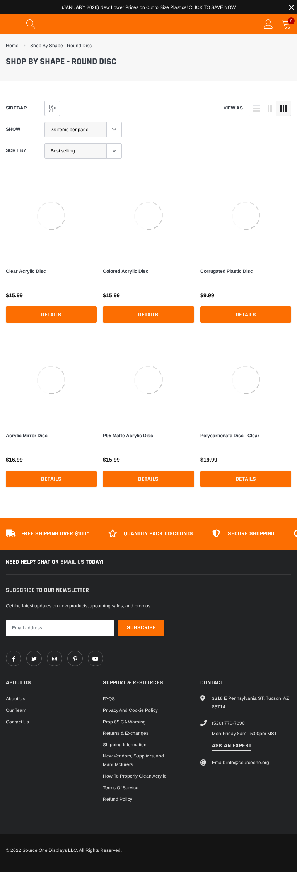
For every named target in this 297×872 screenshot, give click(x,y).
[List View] (256, 108)
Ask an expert (231, 746)
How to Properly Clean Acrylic (134, 776)
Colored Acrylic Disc (125, 271)
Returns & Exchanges (125, 733)
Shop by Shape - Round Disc (61, 45)
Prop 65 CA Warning (124, 722)
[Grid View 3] (283, 108)
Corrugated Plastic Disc (226, 271)
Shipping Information (125, 744)
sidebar (16, 108)
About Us (15, 698)
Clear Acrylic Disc (26, 271)
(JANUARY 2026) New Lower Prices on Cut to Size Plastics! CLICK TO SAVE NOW (149, 7)
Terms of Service (120, 787)
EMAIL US (73, 562)
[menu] (11, 24)
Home (12, 45)
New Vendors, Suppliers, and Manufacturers (133, 760)
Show (13, 129)
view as (233, 108)
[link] (51, 215)
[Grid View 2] (270, 108)
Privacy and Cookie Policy (130, 710)
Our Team (16, 710)
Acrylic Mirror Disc (27, 435)
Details (51, 315)
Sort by (16, 150)
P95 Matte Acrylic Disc (128, 435)
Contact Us (17, 722)
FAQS (109, 698)
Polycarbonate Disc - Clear (229, 435)
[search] (31, 24)
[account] (268, 24)
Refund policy (117, 799)
